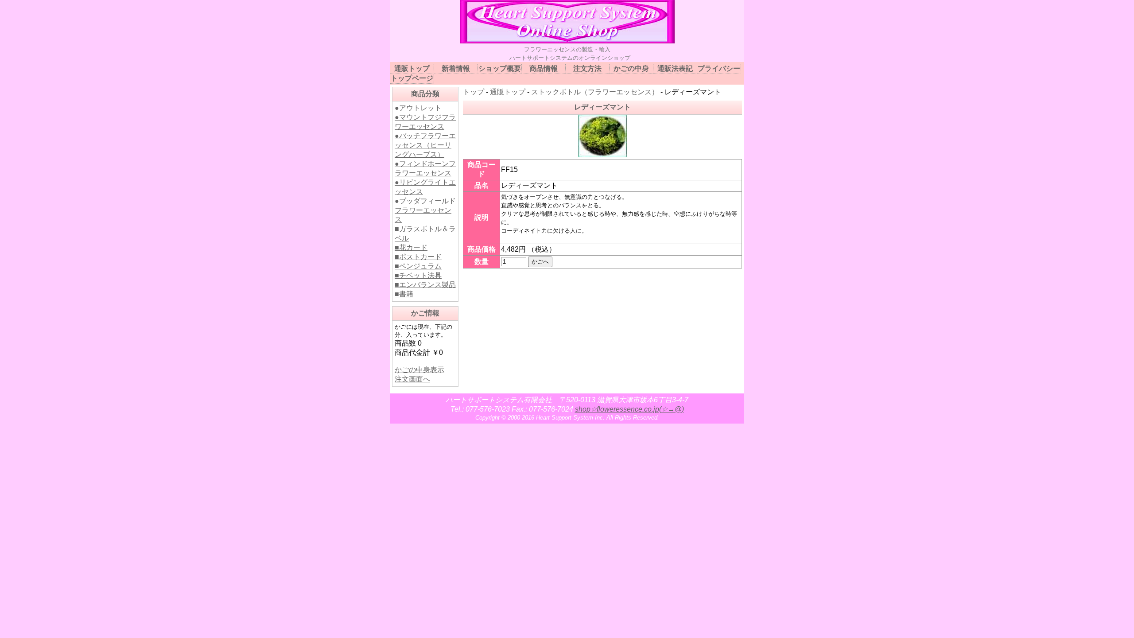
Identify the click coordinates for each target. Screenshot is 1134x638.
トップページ (412, 78)
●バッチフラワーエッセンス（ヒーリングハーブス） (425, 145)
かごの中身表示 (419, 369)
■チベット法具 (418, 275)
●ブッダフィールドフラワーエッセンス (425, 210)
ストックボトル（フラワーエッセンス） (595, 92)
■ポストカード (418, 257)
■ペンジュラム (418, 266)
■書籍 (404, 294)
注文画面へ (412, 379)
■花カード (411, 247)
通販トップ (507, 92)
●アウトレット (418, 108)
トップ (473, 92)
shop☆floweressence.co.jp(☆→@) (629, 409)
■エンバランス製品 (425, 284)
